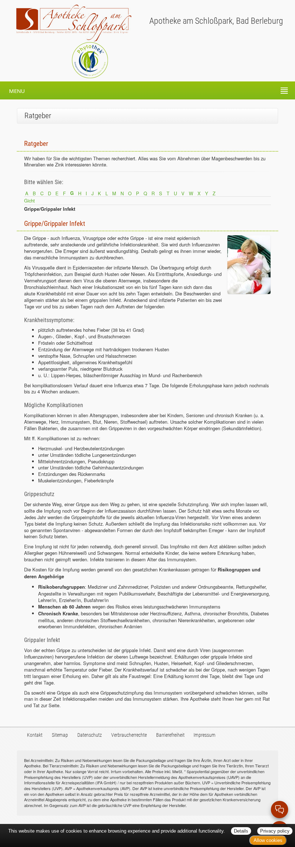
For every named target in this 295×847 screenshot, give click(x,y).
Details (241, 831)
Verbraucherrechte (129, 735)
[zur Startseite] (65, 23)
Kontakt (34, 735)
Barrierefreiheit (170, 735)
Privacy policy (275, 831)
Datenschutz (89, 735)
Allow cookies (268, 840)
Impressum (204, 735)
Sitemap (60, 735)
